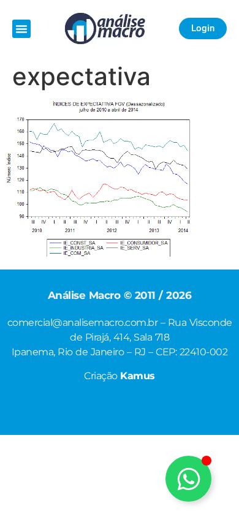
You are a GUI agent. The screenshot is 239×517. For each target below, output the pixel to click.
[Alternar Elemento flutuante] (188, 479)
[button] (21, 29)
